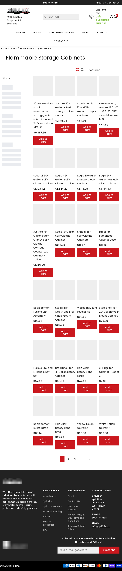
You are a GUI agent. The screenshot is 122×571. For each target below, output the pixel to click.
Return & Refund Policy (76, 528)
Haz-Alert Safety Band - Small (63, 428)
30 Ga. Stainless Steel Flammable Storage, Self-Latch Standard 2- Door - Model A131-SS (43, 115)
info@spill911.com (101, 526)
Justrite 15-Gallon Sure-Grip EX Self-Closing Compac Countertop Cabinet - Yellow (41, 245)
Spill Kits (47, 501)
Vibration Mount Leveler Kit (87, 310)
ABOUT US (101, 32)
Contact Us (113, 2)
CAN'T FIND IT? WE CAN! (62, 32)
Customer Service (73, 508)
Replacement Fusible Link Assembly (42, 312)
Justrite (59, 99)
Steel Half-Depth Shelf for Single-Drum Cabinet (64, 314)
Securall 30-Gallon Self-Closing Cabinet (43, 179)
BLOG (85, 32)
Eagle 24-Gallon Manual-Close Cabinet (108, 179)
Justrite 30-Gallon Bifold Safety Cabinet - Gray (64, 109)
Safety (47, 516)
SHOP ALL (20, 32)
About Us (101, 2)
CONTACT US (61, 41)
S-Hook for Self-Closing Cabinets (84, 236)
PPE (45, 529)
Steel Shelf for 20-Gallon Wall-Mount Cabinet (109, 312)
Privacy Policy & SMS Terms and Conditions (76, 518)
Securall (37, 99)
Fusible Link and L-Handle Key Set (43, 372)
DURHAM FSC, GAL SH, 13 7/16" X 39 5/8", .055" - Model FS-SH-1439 (108, 111)
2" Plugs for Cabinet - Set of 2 (109, 372)
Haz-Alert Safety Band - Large (85, 372)
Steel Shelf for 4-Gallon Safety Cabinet (65, 372)
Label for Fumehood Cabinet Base (107, 236)
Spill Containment (52, 506)
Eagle (58, 171)
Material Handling (52, 511)
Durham (103, 99)
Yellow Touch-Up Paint (86, 426)
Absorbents (49, 496)
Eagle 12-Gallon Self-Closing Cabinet (65, 236)
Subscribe (109, 550)
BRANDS (37, 32)
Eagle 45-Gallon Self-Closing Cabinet (65, 179)
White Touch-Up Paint (107, 426)
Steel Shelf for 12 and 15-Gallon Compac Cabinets (87, 109)
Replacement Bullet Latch (42, 426)
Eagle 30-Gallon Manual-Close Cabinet (87, 179)
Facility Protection (48, 523)
